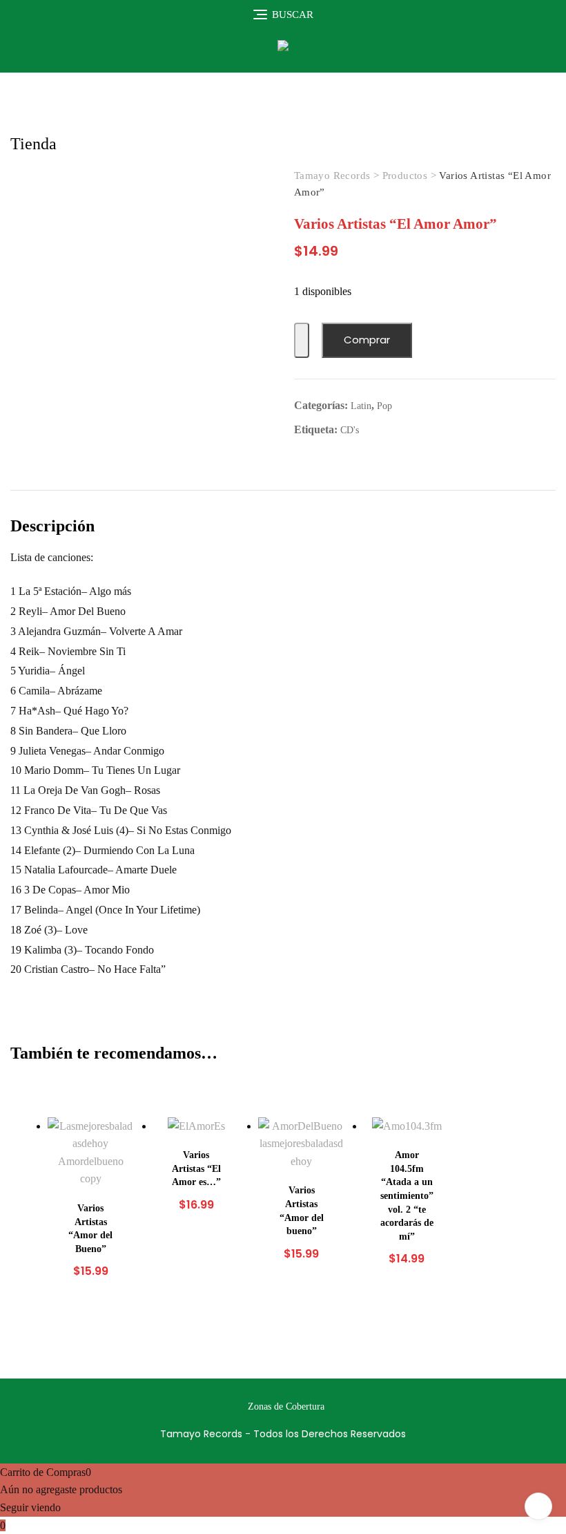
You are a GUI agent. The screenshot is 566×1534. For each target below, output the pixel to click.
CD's (349, 430)
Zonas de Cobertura (286, 1406)
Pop (384, 406)
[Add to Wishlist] (301, 340)
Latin (361, 406)
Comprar (367, 339)
